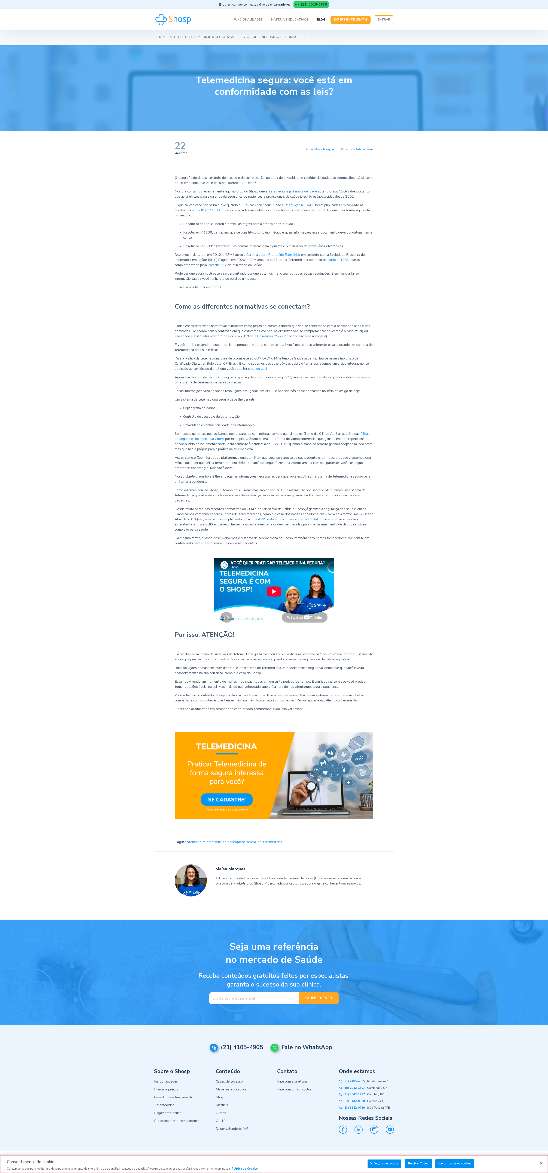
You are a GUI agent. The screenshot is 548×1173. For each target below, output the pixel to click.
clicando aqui (257, 368)
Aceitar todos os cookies (455, 1163)
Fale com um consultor (294, 1089)
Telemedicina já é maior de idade (292, 191)
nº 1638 (198, 210)
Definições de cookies (384, 1163)
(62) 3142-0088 (354, 1101)
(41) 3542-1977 (354, 1094)
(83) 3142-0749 (354, 1108)
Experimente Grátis (350, 20)
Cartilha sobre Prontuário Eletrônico (273, 254)
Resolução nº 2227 (271, 336)
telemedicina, (273, 842)
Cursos (221, 1113)
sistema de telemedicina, (204, 842)
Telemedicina (364, 149)
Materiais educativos (231, 1089)
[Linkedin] (358, 1130)
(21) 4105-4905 (242, 1047)
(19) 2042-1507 (354, 1088)
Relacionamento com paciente (176, 1120)
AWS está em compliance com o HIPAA (288, 519)
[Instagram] (374, 1130)
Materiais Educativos (289, 20)
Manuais (222, 1105)
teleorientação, (235, 842)
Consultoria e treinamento (173, 1097)
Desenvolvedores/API (232, 1128)
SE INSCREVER (318, 998)
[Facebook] (343, 1130)
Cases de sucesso (229, 1081)
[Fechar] (541, 1163)
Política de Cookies (245, 1168)
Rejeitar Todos (418, 1163)
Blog (321, 20)
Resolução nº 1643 (298, 205)
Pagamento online (168, 1113)
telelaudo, (255, 842)
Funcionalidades (248, 20)
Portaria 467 (217, 265)
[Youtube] (390, 1130)
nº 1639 (214, 210)
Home (162, 37)
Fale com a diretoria (292, 1081)
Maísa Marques (325, 149)
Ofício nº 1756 (338, 259)
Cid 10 (221, 1120)
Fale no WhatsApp (306, 1047)
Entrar (384, 20)
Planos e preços (166, 1089)
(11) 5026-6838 (313, 4)
